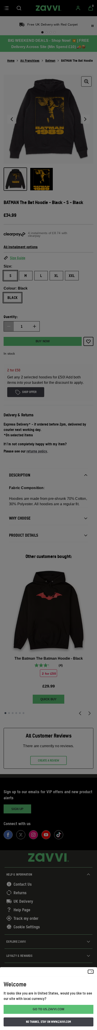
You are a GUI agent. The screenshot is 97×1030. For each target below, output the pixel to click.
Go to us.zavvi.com (48, 1009)
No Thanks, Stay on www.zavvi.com (48, 1021)
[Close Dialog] (90, 971)
